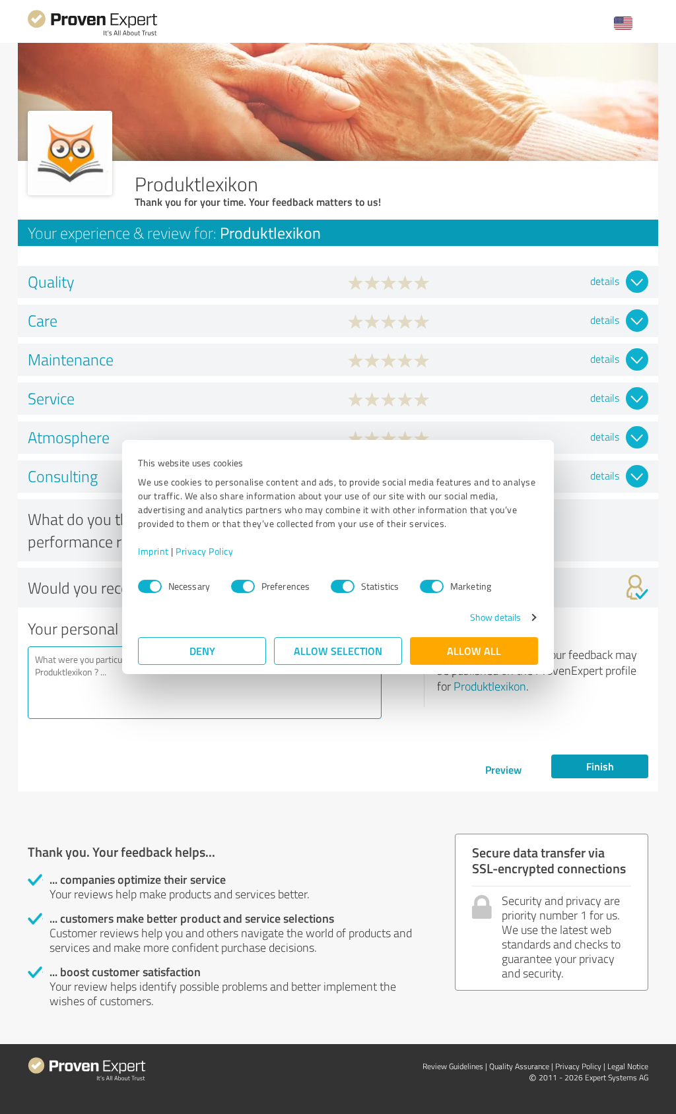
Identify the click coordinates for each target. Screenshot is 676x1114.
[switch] (243, 586)
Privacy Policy (204, 551)
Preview (503, 769)
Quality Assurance (519, 1066)
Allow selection (338, 650)
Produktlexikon (490, 686)
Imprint (153, 551)
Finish (600, 766)
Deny (202, 650)
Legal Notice (627, 1066)
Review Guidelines (452, 1066)
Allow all (474, 650)
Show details (495, 617)
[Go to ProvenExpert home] (92, 34)
